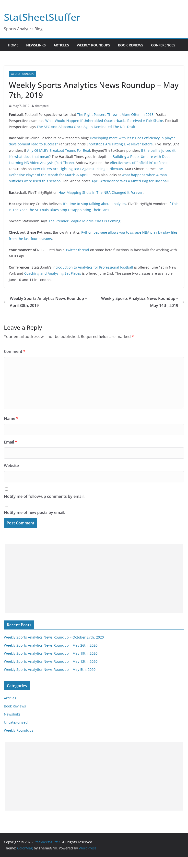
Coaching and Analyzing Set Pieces (52, 273)
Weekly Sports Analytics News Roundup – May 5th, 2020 (49, 669)
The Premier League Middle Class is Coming (84, 221)
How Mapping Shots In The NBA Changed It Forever (101, 192)
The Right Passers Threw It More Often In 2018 (115, 114)
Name (11, 418)
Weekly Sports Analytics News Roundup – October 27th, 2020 (54, 637)
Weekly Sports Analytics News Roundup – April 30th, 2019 (48, 302)
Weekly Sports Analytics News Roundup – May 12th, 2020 (50, 661)
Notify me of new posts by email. (34, 512)
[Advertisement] (94, 578)
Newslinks (36, 45)
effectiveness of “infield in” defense (138, 162)
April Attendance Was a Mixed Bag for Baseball (130, 181)
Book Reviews (130, 45)
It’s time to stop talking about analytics (94, 203)
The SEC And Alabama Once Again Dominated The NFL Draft (86, 126)
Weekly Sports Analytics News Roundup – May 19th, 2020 (50, 653)
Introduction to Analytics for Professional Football (92, 267)
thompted (41, 106)
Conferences (163, 45)
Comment (14, 351)
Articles (61, 45)
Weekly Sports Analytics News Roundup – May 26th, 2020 (50, 645)
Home (13, 45)
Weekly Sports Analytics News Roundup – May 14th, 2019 (139, 302)
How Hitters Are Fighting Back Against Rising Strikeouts (78, 168)
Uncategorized (16, 722)
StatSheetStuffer (42, 17)
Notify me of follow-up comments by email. (44, 496)
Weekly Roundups (93, 45)
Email (10, 442)
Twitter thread (77, 250)
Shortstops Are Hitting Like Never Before (120, 144)
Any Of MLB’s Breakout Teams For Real (58, 150)
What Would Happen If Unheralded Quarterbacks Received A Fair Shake (104, 120)
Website (11, 465)
